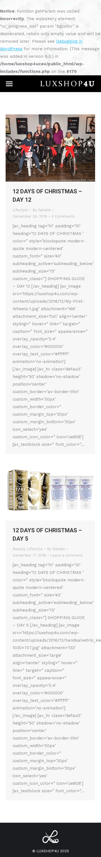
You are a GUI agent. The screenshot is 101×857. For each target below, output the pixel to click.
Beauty (19, 549)
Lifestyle (20, 210)
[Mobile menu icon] (9, 83)
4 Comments (63, 216)
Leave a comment (66, 555)
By (42, 210)
